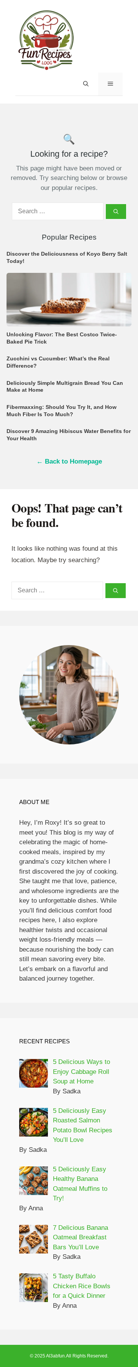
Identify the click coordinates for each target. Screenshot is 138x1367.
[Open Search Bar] (86, 84)
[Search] (116, 212)
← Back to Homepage (69, 461)
